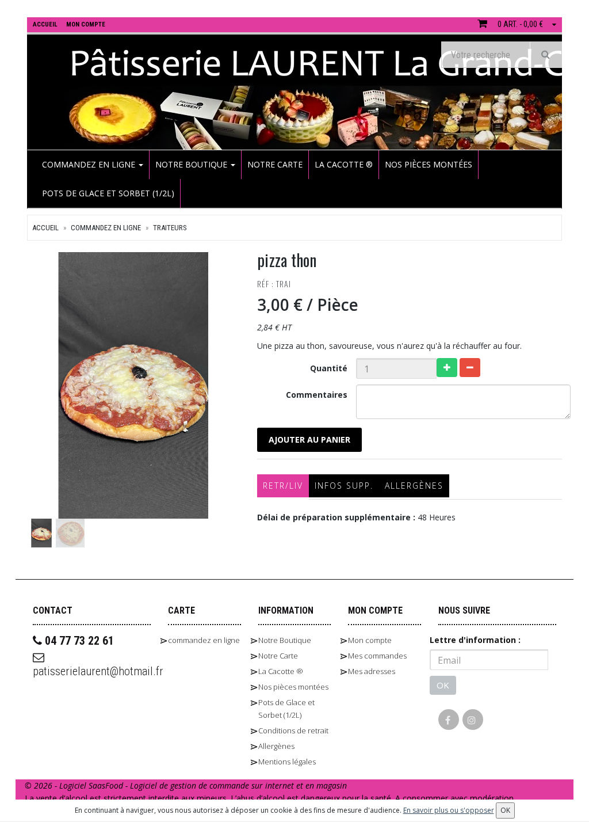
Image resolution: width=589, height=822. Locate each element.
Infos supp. (344, 485)
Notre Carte (275, 164)
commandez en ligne (89, 164)
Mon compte (370, 640)
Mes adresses (371, 671)
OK (443, 685)
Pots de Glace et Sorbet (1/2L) (108, 193)
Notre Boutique (192, 164)
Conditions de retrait (293, 730)
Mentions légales (287, 761)
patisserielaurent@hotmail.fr (92, 671)
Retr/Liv (283, 485)
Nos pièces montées (428, 164)
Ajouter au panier (309, 439)
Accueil (45, 227)
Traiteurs (170, 227)
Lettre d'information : (475, 639)
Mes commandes (377, 655)
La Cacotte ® (344, 164)
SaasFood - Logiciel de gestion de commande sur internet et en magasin (218, 785)
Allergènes (414, 485)
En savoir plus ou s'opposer (448, 810)
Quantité (328, 368)
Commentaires (316, 394)
